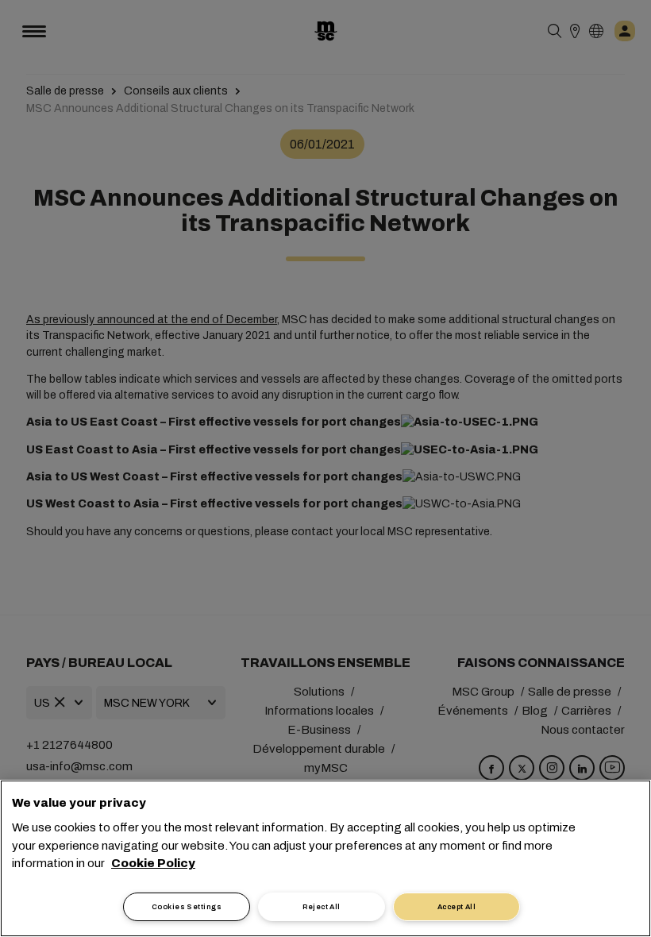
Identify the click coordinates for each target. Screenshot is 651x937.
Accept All (456, 907)
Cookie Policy (153, 863)
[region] (325, 858)
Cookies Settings (186, 907)
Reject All (321, 907)
